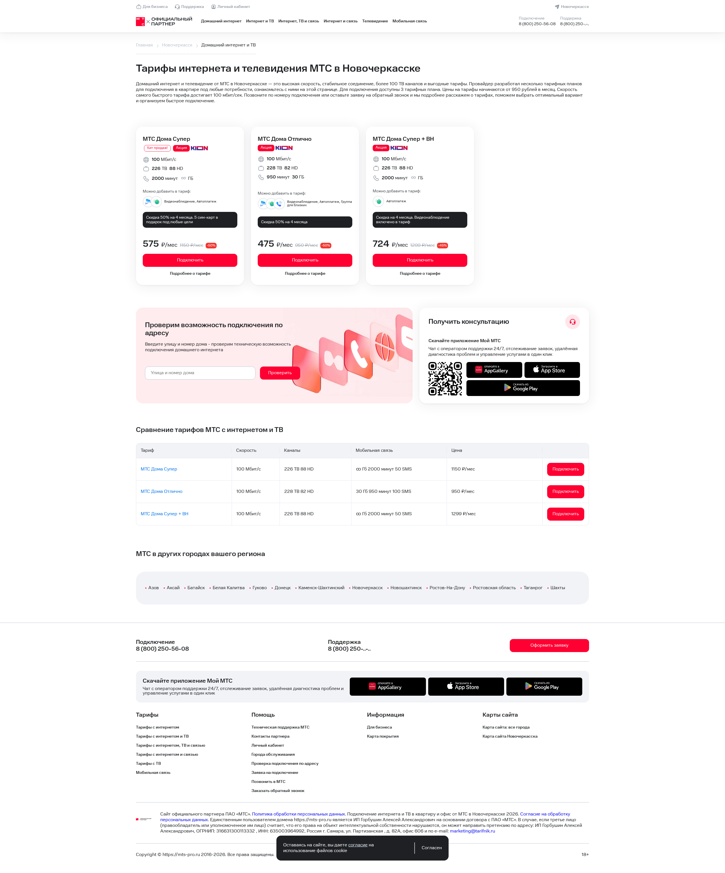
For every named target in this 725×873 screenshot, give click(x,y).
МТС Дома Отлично (285, 139)
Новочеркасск (575, 7)
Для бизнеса (155, 7)
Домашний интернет (221, 21)
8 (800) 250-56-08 (537, 24)
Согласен (432, 848)
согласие (358, 845)
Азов (153, 588)
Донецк (283, 588)
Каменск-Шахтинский (321, 588)
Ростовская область (494, 588)
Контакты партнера (270, 736)
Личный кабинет (234, 7)
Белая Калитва (229, 588)
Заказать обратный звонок (277, 791)
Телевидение (375, 21)
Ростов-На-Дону (447, 588)
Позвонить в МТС (268, 782)
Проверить (280, 373)
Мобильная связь (410, 21)
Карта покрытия (383, 736)
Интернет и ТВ (260, 21)
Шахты (558, 588)
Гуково (260, 588)
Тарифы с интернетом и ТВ (162, 736)
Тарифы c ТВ (148, 763)
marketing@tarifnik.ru (472, 831)
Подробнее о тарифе (190, 273)
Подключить (190, 260)
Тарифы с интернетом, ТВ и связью (170, 745)
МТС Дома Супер (166, 139)
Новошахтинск (406, 588)
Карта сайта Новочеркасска (510, 736)
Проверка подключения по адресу (285, 763)
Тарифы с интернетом (157, 727)
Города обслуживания (273, 754)
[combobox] (200, 373)
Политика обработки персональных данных (298, 814)
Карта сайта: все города (506, 727)
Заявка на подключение (274, 772)
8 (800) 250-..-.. (574, 24)
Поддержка (192, 7)
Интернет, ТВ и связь (298, 21)
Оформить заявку (549, 645)
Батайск (196, 588)
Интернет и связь (341, 21)
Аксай (173, 588)
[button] (362, 92)
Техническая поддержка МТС (280, 727)
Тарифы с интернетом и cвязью (167, 754)
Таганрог (533, 588)
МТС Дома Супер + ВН (403, 139)
